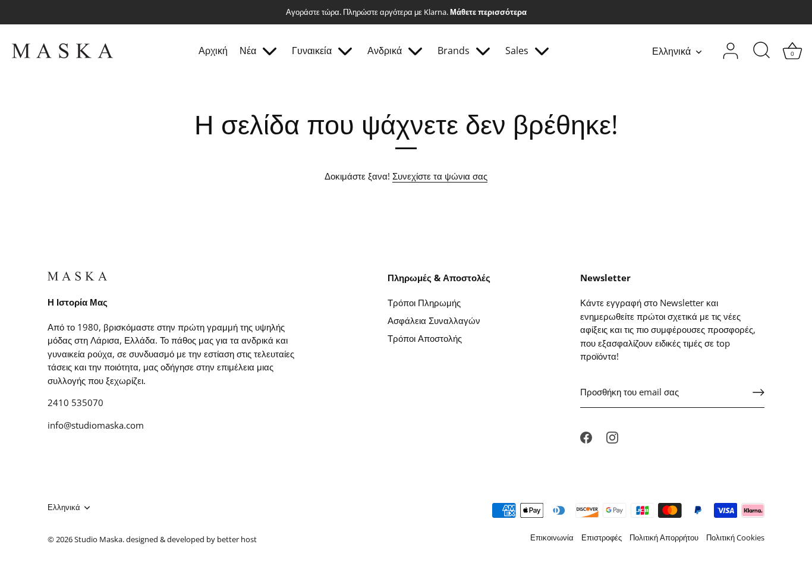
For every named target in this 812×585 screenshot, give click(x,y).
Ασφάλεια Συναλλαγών (434, 320)
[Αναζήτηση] (761, 51)
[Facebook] (586, 436)
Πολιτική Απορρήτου (664, 537)
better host (237, 539)
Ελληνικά (671, 51)
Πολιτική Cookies (735, 537)
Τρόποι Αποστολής (425, 338)
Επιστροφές (601, 537)
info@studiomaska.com (96, 425)
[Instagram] (612, 436)
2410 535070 (75, 402)
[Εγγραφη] (758, 392)
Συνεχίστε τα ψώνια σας (439, 176)
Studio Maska (98, 539)
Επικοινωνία (552, 537)
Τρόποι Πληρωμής (424, 303)
